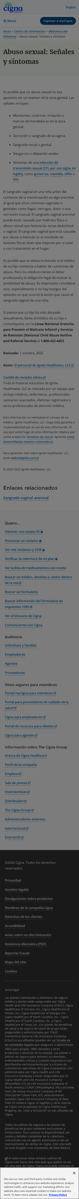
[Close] (74, 1173)
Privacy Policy (58, 1195)
